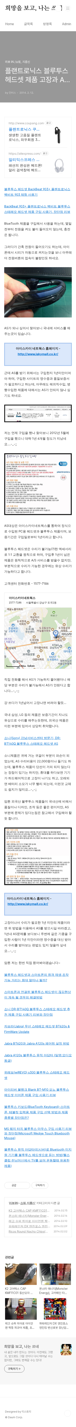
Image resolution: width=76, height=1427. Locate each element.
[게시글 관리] (25, 1185)
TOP (67, 1413)
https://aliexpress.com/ (25, 153)
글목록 (28, 24)
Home (9, 24)
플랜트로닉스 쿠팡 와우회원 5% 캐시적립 (24, 129)
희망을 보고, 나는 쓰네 (33, 8)
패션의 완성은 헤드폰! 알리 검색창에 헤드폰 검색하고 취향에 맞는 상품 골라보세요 (25, 167)
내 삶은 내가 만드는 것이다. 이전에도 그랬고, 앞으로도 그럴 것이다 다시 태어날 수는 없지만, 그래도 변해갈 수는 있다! (28, 1356)
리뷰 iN (13, 1203)
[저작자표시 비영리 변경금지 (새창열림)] (54, 1185)
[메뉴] (68, 8)
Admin (66, 24)
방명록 (47, 24)
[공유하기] (20, 1185)
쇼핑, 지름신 (27, 1203)
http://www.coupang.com (26, 123)
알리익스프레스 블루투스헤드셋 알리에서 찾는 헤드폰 (24, 159)
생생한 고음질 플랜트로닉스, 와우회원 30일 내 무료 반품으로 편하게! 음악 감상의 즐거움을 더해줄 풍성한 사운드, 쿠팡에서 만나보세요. (25, 137)
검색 (58, 8)
